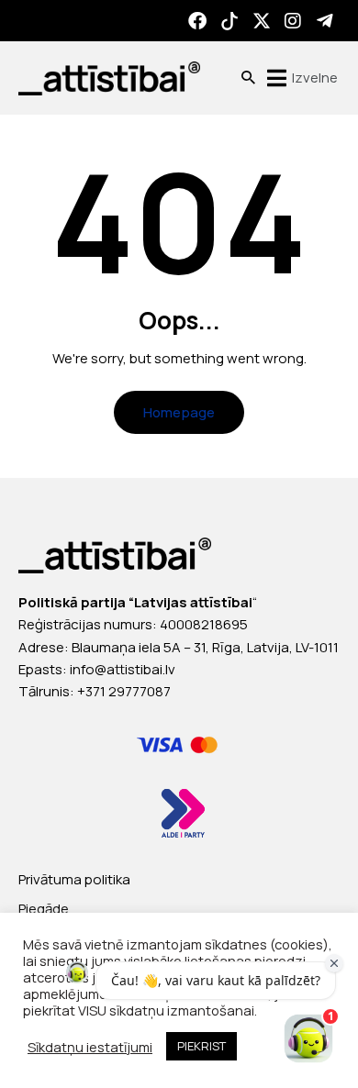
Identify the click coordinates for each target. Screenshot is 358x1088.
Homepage (179, 412)
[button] (300, 78)
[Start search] (248, 78)
